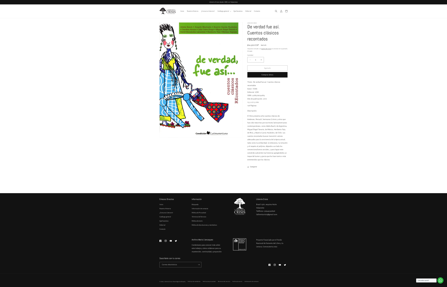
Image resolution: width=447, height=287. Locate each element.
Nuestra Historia (165, 208)
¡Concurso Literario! (166, 213)
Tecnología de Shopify (179, 281)
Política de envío (197, 221)
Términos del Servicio (199, 217)
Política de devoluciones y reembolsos (204, 225)
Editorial (162, 225)
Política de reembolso (194, 281)
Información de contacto (200, 208)
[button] (224, 11)
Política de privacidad (209, 281)
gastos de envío (266, 48)
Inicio (161, 204)
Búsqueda (195, 204)
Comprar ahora (267, 75)
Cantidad (250, 55)
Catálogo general (165, 217)
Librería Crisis (168, 281)
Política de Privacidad (199, 213)
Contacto (162, 229)
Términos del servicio (224, 281)
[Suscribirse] (198, 264)
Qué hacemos (164, 221)
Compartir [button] (253, 167)
